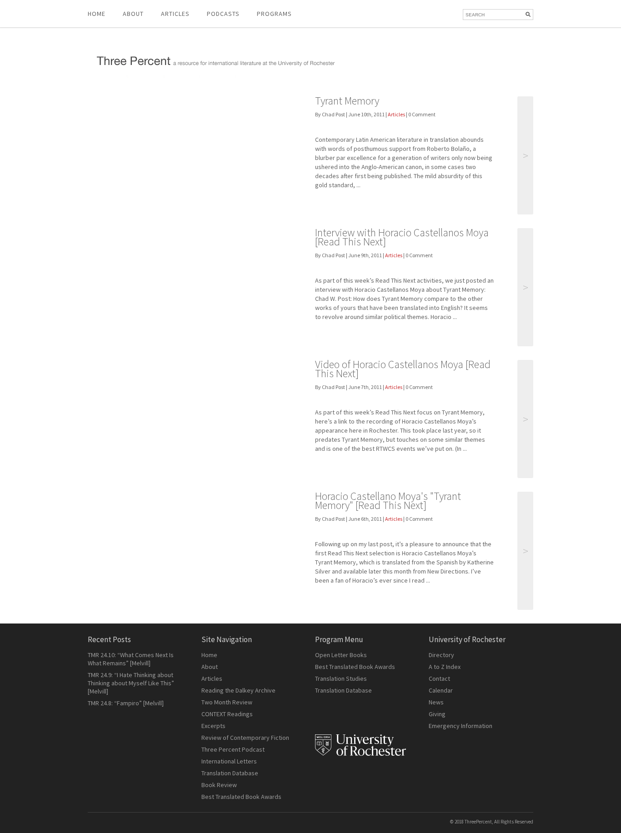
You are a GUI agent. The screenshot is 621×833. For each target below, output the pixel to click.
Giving (437, 714)
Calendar (441, 690)
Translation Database (229, 773)
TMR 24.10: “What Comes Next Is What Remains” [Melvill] (131, 659)
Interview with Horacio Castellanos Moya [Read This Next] (402, 237)
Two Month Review (226, 702)
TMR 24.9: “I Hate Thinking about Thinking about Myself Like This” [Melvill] (131, 683)
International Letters (229, 761)
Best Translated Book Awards (241, 797)
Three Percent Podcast (233, 749)
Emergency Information (460, 726)
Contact (439, 678)
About (133, 14)
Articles (396, 114)
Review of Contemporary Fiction (245, 737)
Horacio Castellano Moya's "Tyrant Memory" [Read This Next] (388, 500)
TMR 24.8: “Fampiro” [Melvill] (126, 703)
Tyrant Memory (347, 101)
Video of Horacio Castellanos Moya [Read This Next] (403, 368)
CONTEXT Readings (227, 714)
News (436, 702)
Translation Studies (341, 678)
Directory (441, 655)
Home (96, 14)
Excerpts (213, 726)
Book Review (219, 785)
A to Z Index (445, 667)
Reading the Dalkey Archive (238, 690)
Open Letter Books (341, 655)
